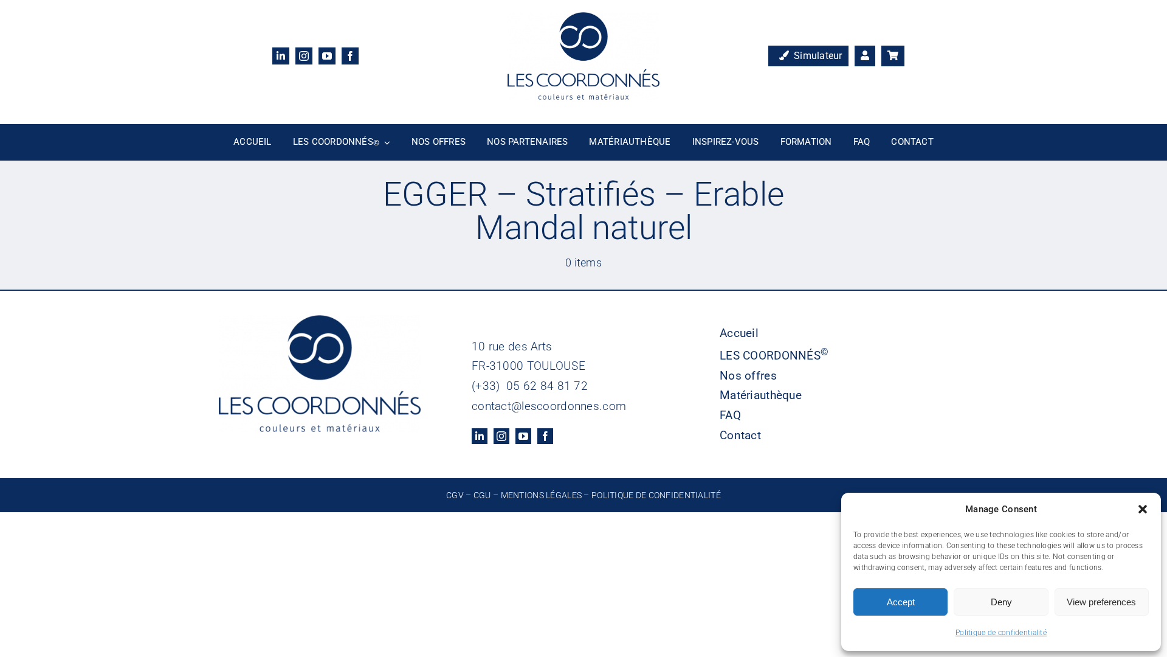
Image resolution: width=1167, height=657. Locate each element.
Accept (901, 602)
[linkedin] (280, 55)
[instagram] (303, 55)
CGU (482, 495)
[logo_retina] (583, 18)
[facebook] (350, 55)
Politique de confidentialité (1001, 632)
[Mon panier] (892, 56)
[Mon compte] (865, 56)
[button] (1143, 509)
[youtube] (327, 55)
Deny (1001, 602)
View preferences (1101, 602)
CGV (455, 495)
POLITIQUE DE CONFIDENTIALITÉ (656, 495)
